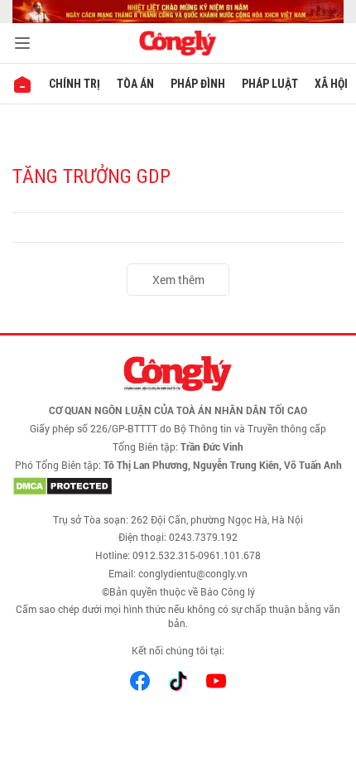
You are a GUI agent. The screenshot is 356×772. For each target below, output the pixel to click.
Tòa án (135, 83)
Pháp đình (198, 83)
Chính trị (74, 83)
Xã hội (331, 83)
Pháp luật (270, 83)
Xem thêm (178, 279)
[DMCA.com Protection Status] (178, 486)
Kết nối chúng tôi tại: (178, 650)
